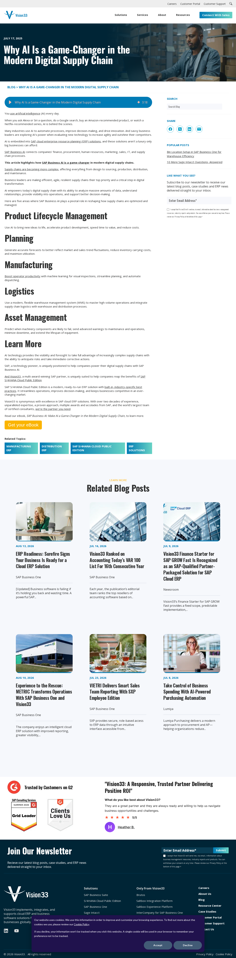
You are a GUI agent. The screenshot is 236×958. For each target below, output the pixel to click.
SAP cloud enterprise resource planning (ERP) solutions (66, 141)
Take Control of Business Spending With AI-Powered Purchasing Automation (187, 691)
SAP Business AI (15, 152)
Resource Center (209, 905)
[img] (138, 102)
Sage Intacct (92, 912)
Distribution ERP (52, 448)
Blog (11, 87)
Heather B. (126, 827)
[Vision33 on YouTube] (16, 930)
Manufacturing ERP (18, 448)
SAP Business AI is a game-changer (66, 162)
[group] (78, 102)
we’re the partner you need (52, 409)
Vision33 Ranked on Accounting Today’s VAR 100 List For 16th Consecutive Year (117, 559)
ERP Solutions (137, 448)
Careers (203, 887)
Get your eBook (23, 424)
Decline (188, 945)
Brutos (140, 894)
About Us (204, 893)
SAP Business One (95, 906)
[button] (10, 102)
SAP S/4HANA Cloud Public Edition (92, 448)
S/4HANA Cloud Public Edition (102, 900)
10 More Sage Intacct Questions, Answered (194, 162)
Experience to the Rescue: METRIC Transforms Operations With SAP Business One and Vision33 (44, 694)
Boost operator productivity (22, 276)
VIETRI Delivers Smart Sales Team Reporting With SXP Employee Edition (115, 691)
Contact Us (206, 929)
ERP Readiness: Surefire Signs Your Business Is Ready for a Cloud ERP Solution (43, 559)
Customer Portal (210, 917)
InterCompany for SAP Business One (159, 912)
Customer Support (211, 923)
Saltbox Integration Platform (154, 900)
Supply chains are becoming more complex (31, 169)
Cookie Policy (81, 924)
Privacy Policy (205, 954)
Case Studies (207, 911)
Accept (158, 945)
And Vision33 (13, 376)
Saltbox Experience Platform (154, 906)
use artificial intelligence (25, 113)
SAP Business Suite (96, 894)
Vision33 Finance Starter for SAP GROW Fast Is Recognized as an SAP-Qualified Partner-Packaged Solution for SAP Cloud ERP (190, 566)
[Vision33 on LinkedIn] (6, 930)
